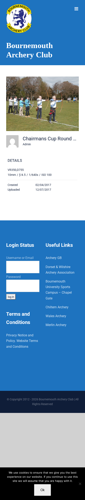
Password (13, 277)
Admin (27, 144)
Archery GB (54, 258)
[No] (80, 484)
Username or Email (20, 258)
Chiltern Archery (57, 307)
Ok (42, 490)
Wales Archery (56, 316)
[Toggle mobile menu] (76, 9)
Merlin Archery (56, 325)
